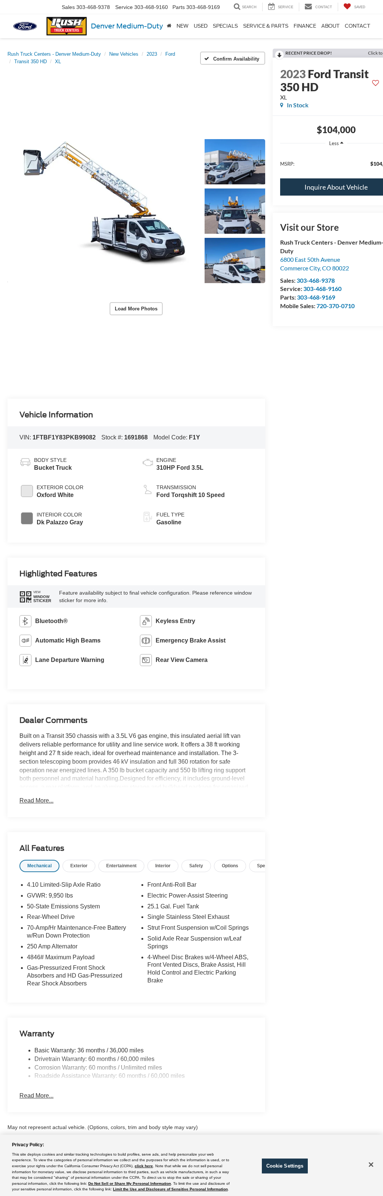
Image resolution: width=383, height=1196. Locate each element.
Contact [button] (357, 26)
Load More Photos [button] (136, 309)
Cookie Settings (285, 1166)
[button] (101, 211)
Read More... (36, 800)
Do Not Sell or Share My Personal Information (129, 1183)
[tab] (39, 866)
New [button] (183, 26)
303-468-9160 (322, 288)
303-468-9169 (316, 297)
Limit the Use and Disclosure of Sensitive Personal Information (170, 1189)
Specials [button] (225, 26)
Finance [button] (305, 26)
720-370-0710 (335, 305)
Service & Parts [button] (265, 26)
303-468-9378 (316, 280)
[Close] (371, 1164)
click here (144, 1166)
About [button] (330, 26)
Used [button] (201, 26)
